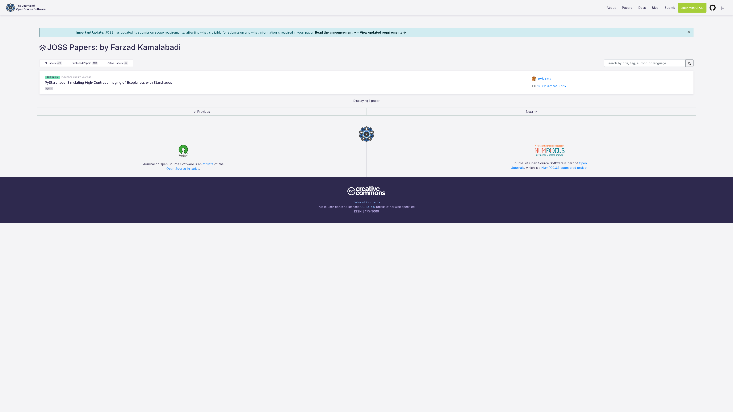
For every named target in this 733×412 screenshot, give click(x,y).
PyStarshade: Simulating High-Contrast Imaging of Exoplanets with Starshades (108, 82)
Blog (655, 8)
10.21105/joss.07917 (551, 86)
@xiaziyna (544, 78)
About (611, 8)
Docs (642, 8)
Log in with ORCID (692, 7)
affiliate (208, 164)
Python (49, 88)
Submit (669, 8)
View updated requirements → (383, 32)
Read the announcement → (335, 32)
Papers (627, 8)
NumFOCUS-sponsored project (564, 168)
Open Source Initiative (182, 169)
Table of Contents (366, 202)
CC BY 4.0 (367, 207)
